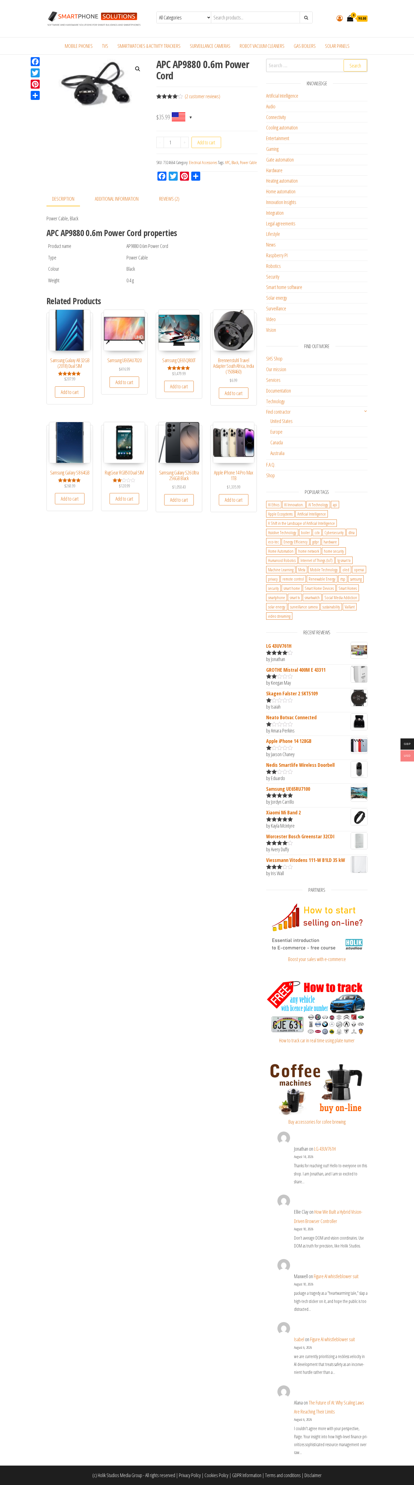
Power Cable (248, 162)
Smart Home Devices (319, 588)
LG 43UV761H (325, 1148)
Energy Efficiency (296, 542)
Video (271, 319)
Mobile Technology (324, 569)
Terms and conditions (283, 1475)
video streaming (279, 616)
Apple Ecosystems (280, 514)
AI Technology (318, 504)
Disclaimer (313, 1475)
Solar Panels (337, 45)
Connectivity (276, 117)
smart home (292, 588)
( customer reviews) (202, 96)
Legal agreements (280, 223)
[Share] (35, 95)
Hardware (274, 170)
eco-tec (273, 542)
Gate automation (280, 159)
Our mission (276, 369)
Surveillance (276, 308)
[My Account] (340, 18)
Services (273, 380)
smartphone (276, 597)
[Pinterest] (35, 84)
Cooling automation (282, 127)
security (273, 588)
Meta (301, 569)
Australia (277, 453)
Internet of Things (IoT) (317, 560)
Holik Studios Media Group (120, 1475)
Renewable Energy (322, 579)
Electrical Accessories (203, 162)
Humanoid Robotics (282, 560)
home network (308, 551)
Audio (270, 106)
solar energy (276, 607)
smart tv (295, 597)
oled (345, 569)
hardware (330, 542)
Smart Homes (348, 588)
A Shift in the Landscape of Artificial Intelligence (301, 523)
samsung (356, 579)
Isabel (299, 1339)
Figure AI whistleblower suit (336, 1276)
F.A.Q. (270, 464)
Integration (275, 212)
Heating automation (282, 180)
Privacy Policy (190, 1475)
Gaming (272, 148)
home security (334, 551)
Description (63, 198)
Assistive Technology (282, 532)
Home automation (280, 191)
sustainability (331, 607)
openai (359, 569)
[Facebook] (35, 61)
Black (235, 162)
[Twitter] (35, 73)
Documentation (278, 390)
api (335, 504)
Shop (270, 475)
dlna (351, 532)
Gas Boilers (305, 45)
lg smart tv (344, 560)
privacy (273, 579)
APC (227, 162)
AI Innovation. (294, 504)
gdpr (315, 542)
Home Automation (280, 551)
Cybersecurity (334, 532)
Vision (271, 329)
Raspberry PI (277, 255)
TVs (105, 45)
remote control (293, 579)
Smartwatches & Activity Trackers (149, 45)
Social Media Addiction (340, 597)
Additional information (117, 198)
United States (281, 421)
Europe (276, 431)
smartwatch (312, 597)
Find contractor (278, 411)
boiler (305, 532)
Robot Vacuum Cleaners (262, 45)
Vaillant (350, 607)
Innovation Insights (281, 202)
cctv (317, 532)
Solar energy (276, 297)
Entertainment (277, 138)
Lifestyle (273, 233)
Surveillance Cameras (210, 45)
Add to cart (206, 142)
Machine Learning (280, 569)
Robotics (273, 266)
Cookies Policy (216, 1475)
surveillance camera (304, 607)
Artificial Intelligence (282, 95)
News (271, 244)
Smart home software (284, 287)
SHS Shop (274, 358)
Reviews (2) (169, 198)
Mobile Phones (79, 45)
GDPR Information (246, 1475)
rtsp (342, 579)
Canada (276, 442)
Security (272, 276)
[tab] (67, 199)
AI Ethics (273, 504)
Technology (275, 401)
